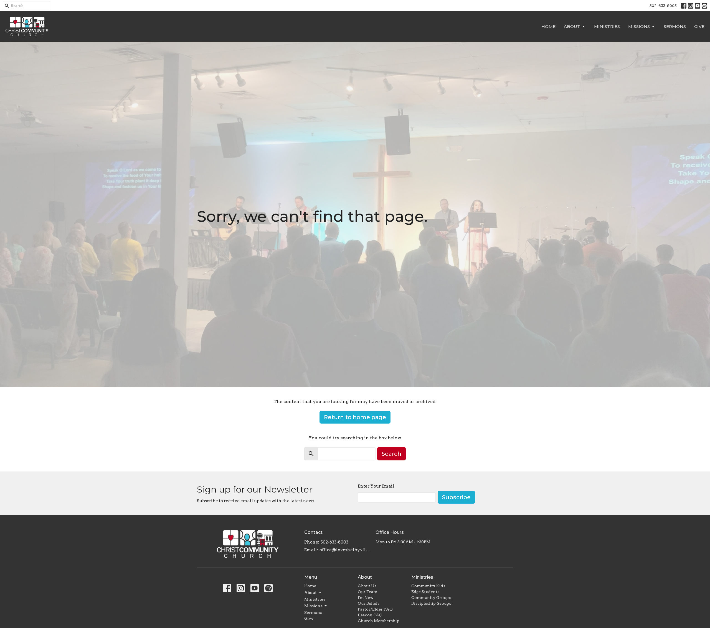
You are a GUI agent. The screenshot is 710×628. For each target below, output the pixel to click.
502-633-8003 (663, 5)
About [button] (310, 592)
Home (548, 26)
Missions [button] (313, 606)
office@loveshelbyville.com (345, 549)
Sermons (675, 26)
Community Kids (428, 586)
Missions (639, 26)
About (572, 26)
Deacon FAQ (370, 615)
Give (699, 26)
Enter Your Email (376, 486)
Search (391, 453)
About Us (367, 586)
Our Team (367, 591)
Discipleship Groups (431, 603)
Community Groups (431, 597)
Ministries (607, 26)
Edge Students (425, 591)
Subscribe (456, 497)
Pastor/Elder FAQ (375, 609)
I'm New (366, 597)
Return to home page (355, 417)
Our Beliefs (368, 603)
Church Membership (378, 621)
